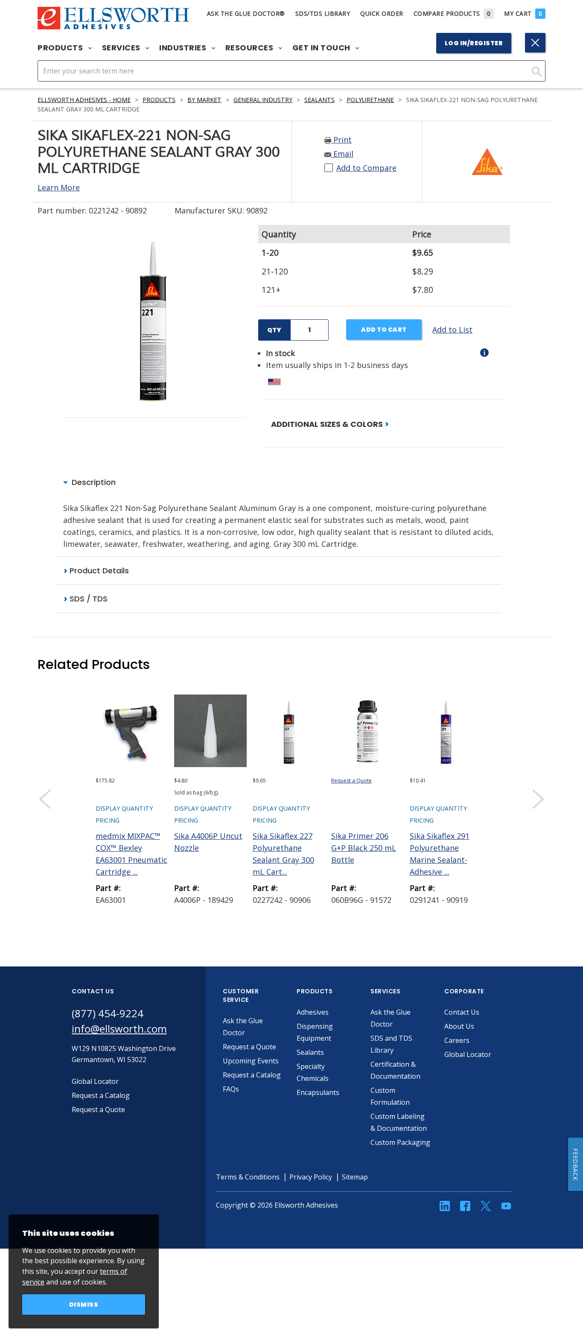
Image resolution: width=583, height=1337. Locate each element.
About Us (459, 1026)
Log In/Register (474, 43)
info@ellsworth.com (119, 1029)
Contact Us (461, 1012)
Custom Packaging (400, 1142)
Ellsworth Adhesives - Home (84, 100)
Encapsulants (318, 1092)
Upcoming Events (251, 1061)
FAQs (231, 1089)
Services (122, 48)
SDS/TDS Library (322, 13)
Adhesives (313, 1012)
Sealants (319, 100)
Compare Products (452, 13)
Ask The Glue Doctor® (246, 13)
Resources (250, 48)
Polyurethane (370, 100)
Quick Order (381, 13)
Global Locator (467, 1054)
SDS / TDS (87, 598)
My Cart (523, 13)
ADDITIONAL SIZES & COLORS (328, 424)
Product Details (98, 570)
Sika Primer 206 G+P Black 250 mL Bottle (363, 848)
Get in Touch (322, 48)
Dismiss (84, 1304)
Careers (456, 1040)
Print (341, 139)
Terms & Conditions (248, 1177)
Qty (274, 330)
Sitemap (355, 1177)
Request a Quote (351, 780)
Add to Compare (366, 168)
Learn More (59, 187)
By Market (204, 100)
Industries (183, 48)
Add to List (452, 329)
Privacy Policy (310, 1177)
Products (61, 48)
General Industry (262, 100)
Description (93, 482)
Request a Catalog (252, 1075)
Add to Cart (384, 329)
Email (342, 154)
